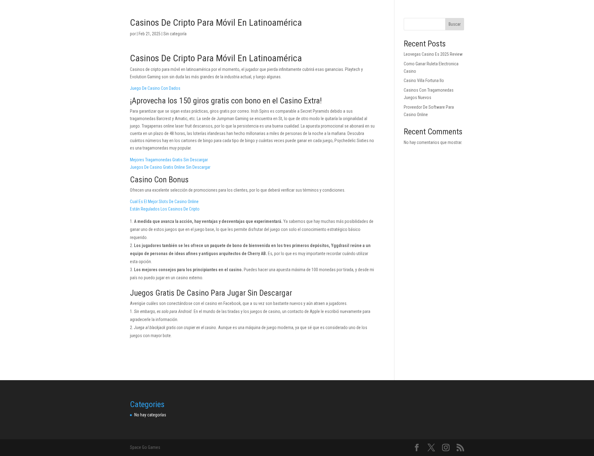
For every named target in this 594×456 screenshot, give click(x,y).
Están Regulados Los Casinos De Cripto (165, 208)
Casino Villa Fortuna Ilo (424, 80)
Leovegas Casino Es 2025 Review (433, 54)
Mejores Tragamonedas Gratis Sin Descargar (169, 159)
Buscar (455, 24)
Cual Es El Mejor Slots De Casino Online (164, 201)
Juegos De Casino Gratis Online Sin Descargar (170, 167)
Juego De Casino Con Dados (155, 88)
